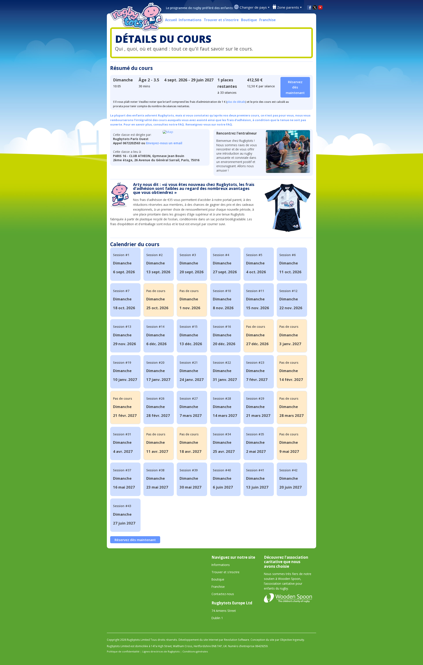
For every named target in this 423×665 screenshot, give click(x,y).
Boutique (249, 20)
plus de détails (236, 102)
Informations (190, 20)
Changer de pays (253, 7)
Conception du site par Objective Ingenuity (277, 640)
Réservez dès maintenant (135, 540)
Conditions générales (195, 651)
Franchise (267, 20)
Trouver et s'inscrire (221, 20)
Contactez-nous (223, 594)
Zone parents (288, 7)
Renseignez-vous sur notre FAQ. (209, 124)
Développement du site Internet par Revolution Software (213, 640)
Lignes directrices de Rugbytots (161, 651)
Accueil (171, 20)
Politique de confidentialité (123, 651)
